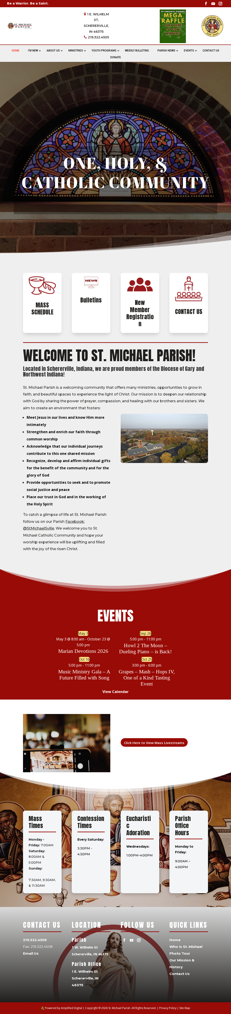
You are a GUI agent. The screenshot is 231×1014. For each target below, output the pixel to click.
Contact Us (211, 50)
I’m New (33, 50)
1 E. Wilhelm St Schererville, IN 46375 (85, 978)
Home (15, 50)
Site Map (184, 1008)
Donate (115, 57)
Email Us (31, 953)
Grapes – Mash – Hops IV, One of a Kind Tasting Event (147, 678)
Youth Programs (104, 50)
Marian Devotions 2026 (83, 651)
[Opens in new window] (206, 3)
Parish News (166, 50)
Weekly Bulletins (137, 50)
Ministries (75, 50)
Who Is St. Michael (185, 946)
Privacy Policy (167, 1008)
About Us (53, 50)
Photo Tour (179, 953)
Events (189, 50)
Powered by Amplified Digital (63, 1008)
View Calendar (115, 691)
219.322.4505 (98, 37)
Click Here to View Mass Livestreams (154, 742)
